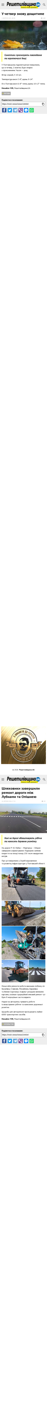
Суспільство (9, 1024)
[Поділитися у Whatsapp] (31, 110)
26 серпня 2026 (7, 801)
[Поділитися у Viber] (20, 110)
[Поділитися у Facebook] (4, 110)
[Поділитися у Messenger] (26, 110)
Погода (7, 93)
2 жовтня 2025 (6, 18)
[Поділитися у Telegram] (15, 110)
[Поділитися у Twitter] (10, 110)
